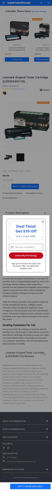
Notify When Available (30, 486)
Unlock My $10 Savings (26, 255)
